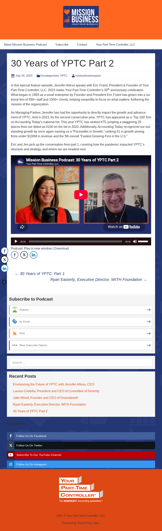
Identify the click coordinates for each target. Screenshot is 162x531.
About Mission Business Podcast (25, 44)
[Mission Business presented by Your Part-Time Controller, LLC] (81, 16)
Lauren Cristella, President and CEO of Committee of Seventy (56, 391)
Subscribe (61, 44)
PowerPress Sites (88, 522)
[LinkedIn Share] (33, 255)
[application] (81, 241)
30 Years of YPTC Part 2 (30, 411)
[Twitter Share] (24, 255)
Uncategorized (49, 75)
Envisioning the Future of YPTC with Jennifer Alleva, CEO (53, 384)
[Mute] (135, 241)
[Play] (16, 241)
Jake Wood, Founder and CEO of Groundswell (45, 397)
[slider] (143, 241)
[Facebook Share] (14, 255)
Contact (82, 44)
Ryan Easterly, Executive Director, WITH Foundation (98, 279)
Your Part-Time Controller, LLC (115, 44)
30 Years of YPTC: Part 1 (40, 273)
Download (61, 248)
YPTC (63, 75)
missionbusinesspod (88, 75)
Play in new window (38, 248)
